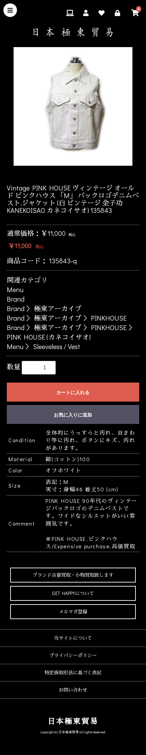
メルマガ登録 (73, 611)
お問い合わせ (73, 690)
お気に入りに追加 (73, 414)
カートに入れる (73, 392)
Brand (15, 298)
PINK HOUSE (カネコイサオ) (49, 336)
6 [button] (98, 174)
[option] (73, 106)
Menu (15, 289)
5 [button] (88, 174)
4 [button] (78, 174)
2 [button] (57, 174)
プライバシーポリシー (73, 655)
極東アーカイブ (57, 308)
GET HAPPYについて (73, 593)
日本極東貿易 (73, 721)
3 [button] (68, 174)
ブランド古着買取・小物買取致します (73, 575)
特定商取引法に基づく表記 (73, 672)
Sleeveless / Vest (56, 346)
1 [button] (47, 174)
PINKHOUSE (109, 317)
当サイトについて (73, 638)
